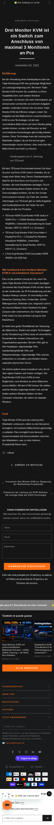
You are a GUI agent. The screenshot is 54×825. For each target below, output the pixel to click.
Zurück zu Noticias (29, 465)
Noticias (33, 21)
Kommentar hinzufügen (27, 566)
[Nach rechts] (49, 2)
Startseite (21, 21)
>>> (22, 802)
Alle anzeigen (27, 668)
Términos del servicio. (27, 583)
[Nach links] (4, 2)
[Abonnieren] (50, 726)
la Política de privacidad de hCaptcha (24, 579)
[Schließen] (49, 793)
